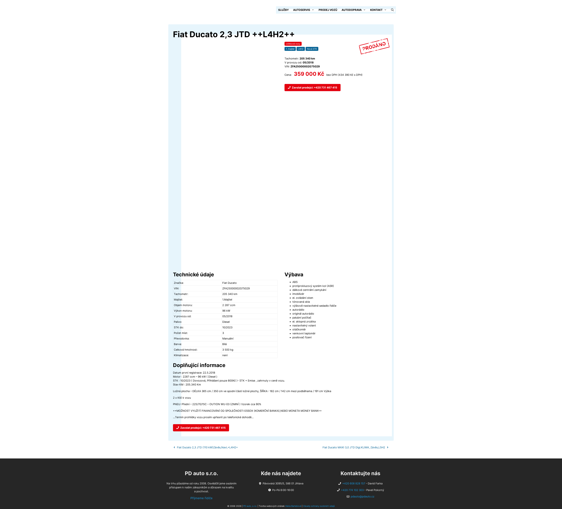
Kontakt (376, 9)
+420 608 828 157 (353, 483)
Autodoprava (352, 9)
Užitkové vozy (293, 43)
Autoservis (301, 9)
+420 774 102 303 (352, 490)
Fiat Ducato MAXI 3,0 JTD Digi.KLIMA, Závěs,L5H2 (354, 447)
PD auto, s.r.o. (250, 506)
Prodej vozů (328, 9)
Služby (283, 9)
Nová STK (312, 49)
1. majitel (290, 49)
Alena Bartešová (293, 506)
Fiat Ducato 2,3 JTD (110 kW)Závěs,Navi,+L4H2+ (207, 447)
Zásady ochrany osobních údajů (319, 506)
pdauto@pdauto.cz (362, 496)
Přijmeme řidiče (201, 498)
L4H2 (300, 49)
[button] (392, 10)
